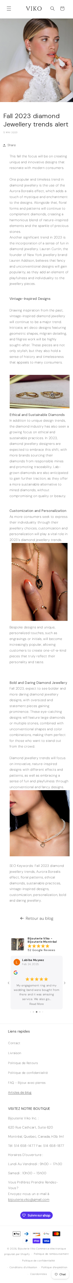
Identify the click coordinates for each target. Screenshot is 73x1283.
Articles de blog (20, 1092)
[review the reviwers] (16, 974)
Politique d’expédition (54, 1267)
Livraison (14, 1053)
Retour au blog (39, 918)
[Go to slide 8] (39, 1011)
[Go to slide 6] (33, 1011)
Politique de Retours (23, 1063)
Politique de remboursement (51, 1254)
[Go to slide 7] (36, 1012)
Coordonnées (38, 1274)
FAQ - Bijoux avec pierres (27, 1083)
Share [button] (12, 145)
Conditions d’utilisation (23, 1267)
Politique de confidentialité (28, 1073)
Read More (36, 1004)
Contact (14, 1043)
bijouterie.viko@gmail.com (28, 1199)
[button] (9, 8)
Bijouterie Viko (26, 1248)
